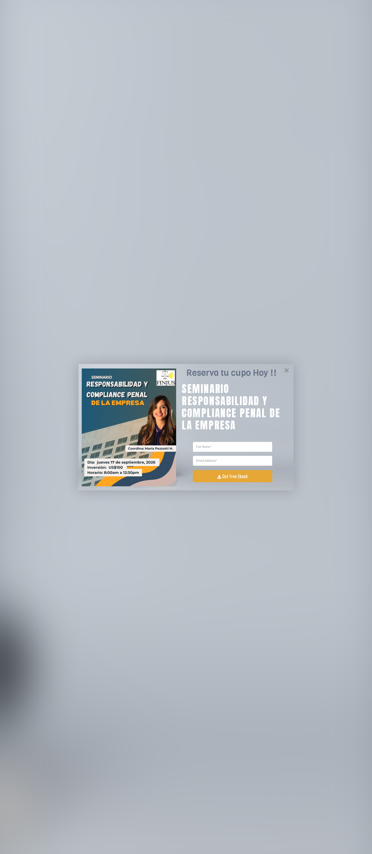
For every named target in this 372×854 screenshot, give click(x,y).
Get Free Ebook (235, 476)
